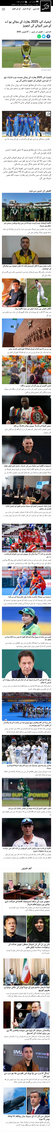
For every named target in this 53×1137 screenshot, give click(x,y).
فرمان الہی (32, 1)
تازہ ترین (36, 9)
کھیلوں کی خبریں (37, 31)
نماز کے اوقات (20, 1)
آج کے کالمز (16, 9)
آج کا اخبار (27, 9)
